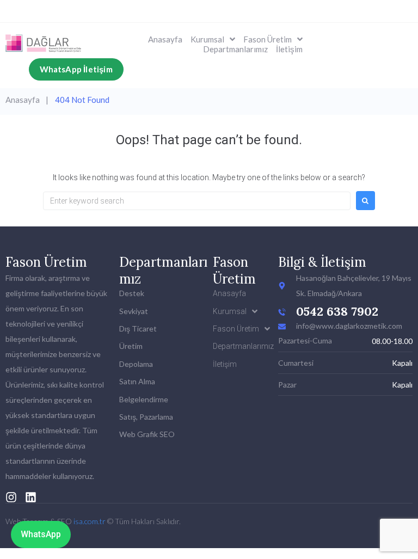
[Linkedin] (30, 497)
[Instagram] (11, 497)
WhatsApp (41, 534)
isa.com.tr (89, 521)
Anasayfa (22, 100)
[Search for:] (197, 201)
